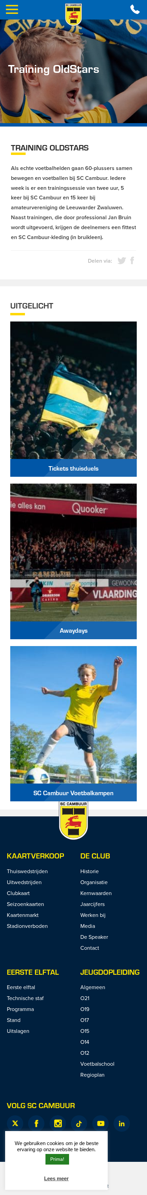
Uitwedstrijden (24, 882)
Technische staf (25, 998)
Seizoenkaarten (25, 904)
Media (87, 926)
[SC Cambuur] (73, 14)
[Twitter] (15, 1123)
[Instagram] (58, 1123)
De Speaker (94, 937)
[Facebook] (36, 1123)
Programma (20, 1009)
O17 (84, 1020)
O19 (84, 1009)
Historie (89, 871)
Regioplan (92, 1074)
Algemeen (92, 987)
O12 (84, 1052)
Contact (89, 947)
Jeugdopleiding (109, 972)
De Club (95, 856)
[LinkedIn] (121, 1123)
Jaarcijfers (92, 904)
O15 (84, 1031)
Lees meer (56, 1178)
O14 (84, 1042)
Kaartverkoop (35, 856)
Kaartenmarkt (23, 915)
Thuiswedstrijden (27, 871)
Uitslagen (18, 1031)
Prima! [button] (57, 1159)
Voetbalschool (97, 1063)
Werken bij (93, 915)
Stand (14, 1020)
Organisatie (94, 882)
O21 (84, 998)
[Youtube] (100, 1123)
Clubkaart (18, 893)
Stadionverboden (27, 926)
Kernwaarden (96, 893)
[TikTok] (79, 1123)
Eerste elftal (33, 972)
